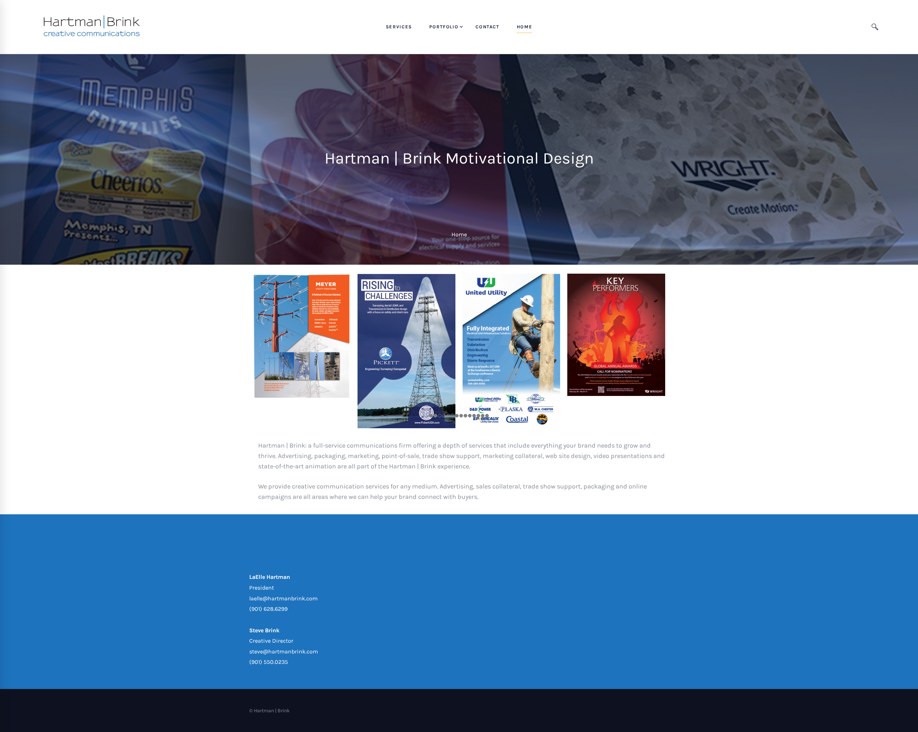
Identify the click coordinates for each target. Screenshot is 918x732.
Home (459, 234)
